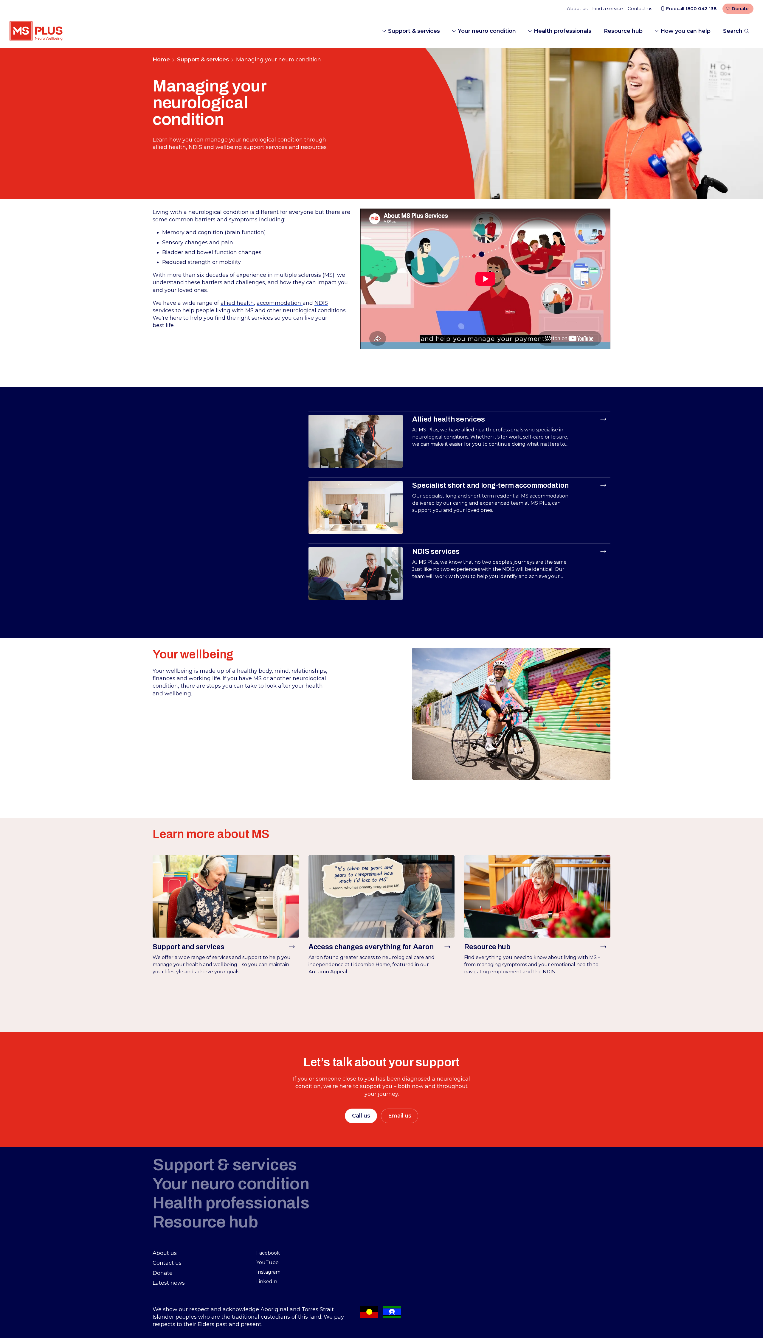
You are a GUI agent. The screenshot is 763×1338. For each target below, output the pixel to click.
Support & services (414, 31)
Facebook (268, 1253)
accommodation (280, 303)
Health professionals (562, 31)
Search (732, 31)
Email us (399, 1115)
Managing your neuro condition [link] (278, 59)
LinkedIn (266, 1281)
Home (161, 59)
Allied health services (448, 419)
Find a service (607, 8)
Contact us (640, 8)
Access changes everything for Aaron (371, 947)
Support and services (188, 947)
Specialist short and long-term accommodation (490, 485)
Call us (361, 1115)
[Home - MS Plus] (36, 31)
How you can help (685, 31)
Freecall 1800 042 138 (691, 8)
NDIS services (435, 551)
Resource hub (623, 31)
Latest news (169, 1283)
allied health (237, 303)
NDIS (321, 303)
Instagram (268, 1272)
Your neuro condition (487, 31)
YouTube (267, 1262)
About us (577, 8)
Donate (740, 8)
